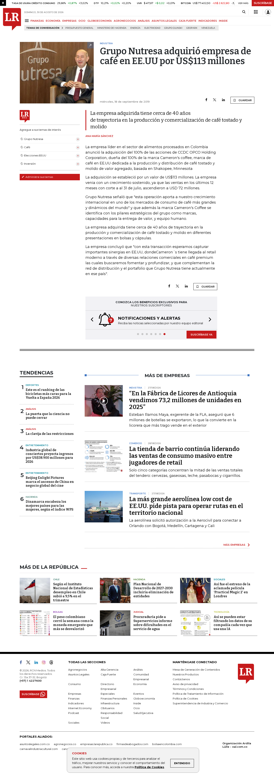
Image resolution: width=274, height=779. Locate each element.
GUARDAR (245, 100)
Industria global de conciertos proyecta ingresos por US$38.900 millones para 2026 (49, 456)
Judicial (138, 612)
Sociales (219, 579)
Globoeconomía (144, 698)
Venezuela (208, 28)
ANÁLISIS (144, 20)
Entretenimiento (37, 445)
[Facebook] (206, 100)
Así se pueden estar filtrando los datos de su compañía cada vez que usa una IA (233, 623)
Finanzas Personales (114, 698)
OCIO (81, 20)
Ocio (136, 708)
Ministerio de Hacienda (111, 28)
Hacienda (32, 497)
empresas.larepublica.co (96, 744)
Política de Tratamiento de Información (198, 693)
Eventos (138, 693)
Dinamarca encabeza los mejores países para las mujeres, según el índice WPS (49, 505)
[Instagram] (45, 663)
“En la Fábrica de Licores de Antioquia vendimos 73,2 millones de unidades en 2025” (185, 400)
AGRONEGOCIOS (125, 20)
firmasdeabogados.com (132, 744)
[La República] (12, 19)
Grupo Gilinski (173, 28)
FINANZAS (37, 20)
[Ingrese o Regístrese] (268, 12)
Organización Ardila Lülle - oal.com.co (236, 745)
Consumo (74, 684)
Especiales (108, 693)
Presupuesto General (79, 28)
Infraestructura (110, 703)
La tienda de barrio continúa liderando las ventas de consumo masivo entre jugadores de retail (184, 455)
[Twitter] (214, 100)
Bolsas (58, 612)
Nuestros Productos (186, 674)
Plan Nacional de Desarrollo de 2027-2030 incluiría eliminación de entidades (153, 590)
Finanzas (73, 698)
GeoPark (191, 28)
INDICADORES (207, 20)
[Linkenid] (38, 663)
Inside (137, 703)
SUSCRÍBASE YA (201, 334)
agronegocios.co (65, 744)
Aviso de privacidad (185, 684)
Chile (56, 579)
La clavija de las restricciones (50, 434)
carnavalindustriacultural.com (39, 748)
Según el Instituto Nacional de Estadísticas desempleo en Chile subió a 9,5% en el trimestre (73, 592)
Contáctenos (181, 679)
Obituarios (107, 708)
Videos (105, 722)
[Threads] (53, 663)
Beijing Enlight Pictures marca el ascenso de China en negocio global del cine (50, 481)
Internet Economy (80, 708)
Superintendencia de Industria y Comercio (200, 703)
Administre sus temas (39, 176)
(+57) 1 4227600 (31, 680)
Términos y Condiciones (188, 688)
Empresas (74, 693)
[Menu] (27, 20)
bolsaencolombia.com (167, 744)
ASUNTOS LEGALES (164, 20)
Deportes (32, 385)
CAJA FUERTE (187, 20)
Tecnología (221, 612)
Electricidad (152, 28)
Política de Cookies (149, 767)
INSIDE (223, 20)
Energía (135, 28)
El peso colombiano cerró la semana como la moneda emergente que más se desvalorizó (73, 623)
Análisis (31, 409)
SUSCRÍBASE (263, 3)
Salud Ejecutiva (143, 713)
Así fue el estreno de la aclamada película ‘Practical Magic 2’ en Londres (232, 590)
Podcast (73, 713)
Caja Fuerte (108, 674)
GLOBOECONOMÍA (99, 20)
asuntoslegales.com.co (35, 744)
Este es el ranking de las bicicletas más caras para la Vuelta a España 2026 (48, 393)
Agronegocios (77, 669)
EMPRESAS (69, 20)
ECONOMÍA (53, 20)
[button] (90, 320)
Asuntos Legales (78, 674)
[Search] (244, 12)
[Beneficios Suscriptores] (256, 12)
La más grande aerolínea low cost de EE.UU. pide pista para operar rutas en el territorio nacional (186, 506)
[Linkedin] (223, 100)
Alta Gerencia (109, 669)
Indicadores (76, 703)
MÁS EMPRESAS (234, 544)
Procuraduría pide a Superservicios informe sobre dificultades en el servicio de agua (152, 623)
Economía (140, 684)
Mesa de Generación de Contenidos (196, 669)
